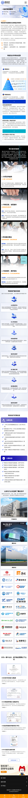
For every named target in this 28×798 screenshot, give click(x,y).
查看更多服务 (13, 760)
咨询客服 (23, 797)
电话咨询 (14, 797)
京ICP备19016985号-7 (14, 791)
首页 (4, 797)
